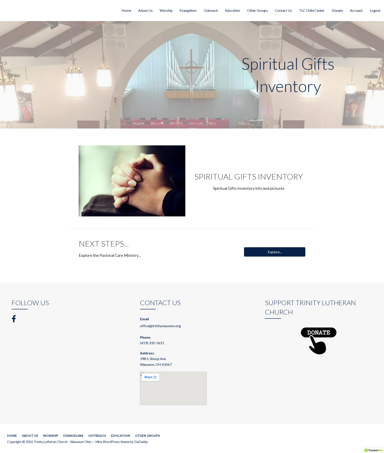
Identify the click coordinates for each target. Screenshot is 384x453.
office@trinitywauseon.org (160, 326)
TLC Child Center (312, 10)
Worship (166, 10)
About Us (145, 10)
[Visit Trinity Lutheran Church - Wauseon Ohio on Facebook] (14, 318)
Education (232, 10)
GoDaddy (141, 442)
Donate (337, 10)
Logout (375, 10)
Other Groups (257, 10)
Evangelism (188, 10)
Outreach (211, 10)
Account (356, 10)
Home (126, 10)
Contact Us (283, 10)
